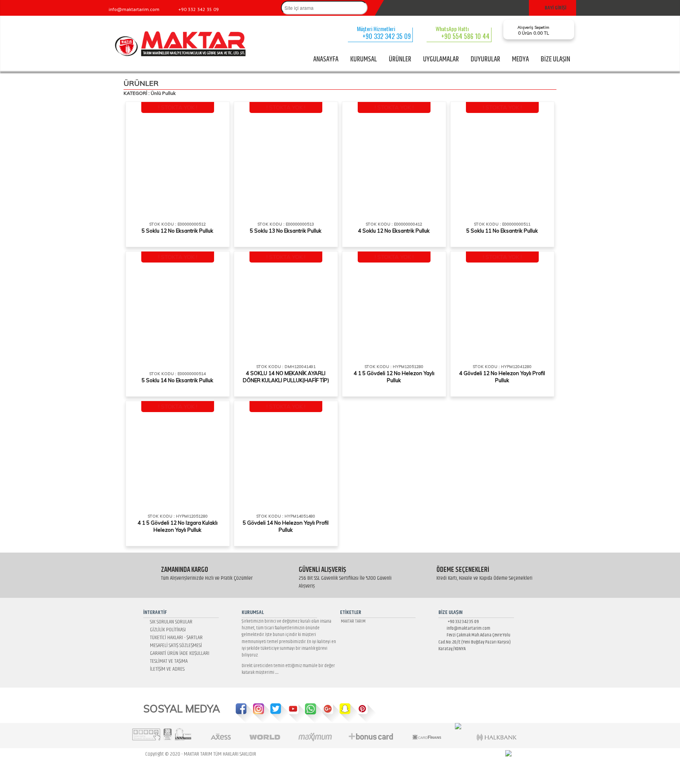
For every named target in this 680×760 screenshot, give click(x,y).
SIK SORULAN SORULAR (170, 622)
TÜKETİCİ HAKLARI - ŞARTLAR (175, 637)
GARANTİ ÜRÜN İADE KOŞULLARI (178, 653)
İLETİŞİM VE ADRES (166, 669)
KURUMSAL (363, 59)
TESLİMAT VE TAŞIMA (168, 661)
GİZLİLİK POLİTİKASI (167, 629)
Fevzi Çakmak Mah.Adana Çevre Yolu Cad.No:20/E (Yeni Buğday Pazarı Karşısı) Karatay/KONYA (474, 641)
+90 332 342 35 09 (461, 621)
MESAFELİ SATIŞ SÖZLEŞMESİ (175, 645)
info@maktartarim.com (466, 628)
